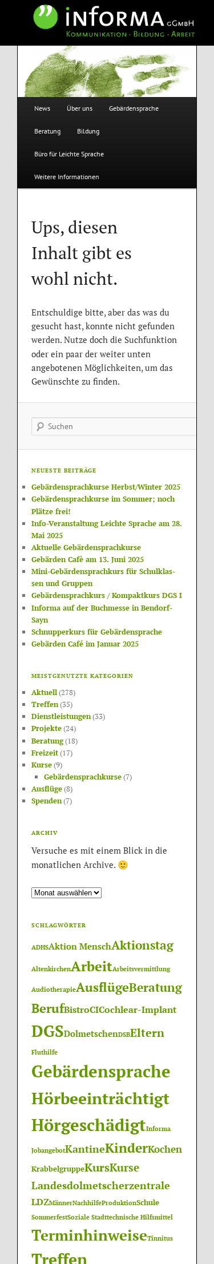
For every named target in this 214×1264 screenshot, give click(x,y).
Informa (158, 1129)
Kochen (165, 1149)
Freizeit (44, 753)
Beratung (47, 131)
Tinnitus (160, 1238)
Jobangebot (48, 1150)
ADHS (40, 947)
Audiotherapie (53, 990)
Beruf (47, 1008)
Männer (60, 1203)
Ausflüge (46, 789)
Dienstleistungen (61, 716)
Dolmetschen (91, 1033)
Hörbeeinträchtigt (100, 1098)
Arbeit (91, 966)
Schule (147, 1202)
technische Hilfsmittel (140, 1217)
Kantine (85, 1149)
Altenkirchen (51, 969)
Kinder (126, 1148)
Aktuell (44, 692)
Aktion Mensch (80, 946)
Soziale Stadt (87, 1217)
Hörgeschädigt (88, 1125)
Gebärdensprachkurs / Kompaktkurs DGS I (106, 595)
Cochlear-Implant (137, 1009)
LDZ (40, 1202)
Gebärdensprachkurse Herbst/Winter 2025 (105, 487)
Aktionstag (142, 945)
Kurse (41, 765)
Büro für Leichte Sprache (69, 154)
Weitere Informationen (66, 176)
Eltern (147, 1032)
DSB (124, 1035)
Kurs (97, 1167)
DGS (47, 1030)
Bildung (88, 131)
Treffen (44, 704)
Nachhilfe (87, 1203)
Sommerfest (49, 1217)
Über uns (79, 108)
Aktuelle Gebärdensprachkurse (86, 547)
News (42, 108)
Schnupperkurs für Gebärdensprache (96, 632)
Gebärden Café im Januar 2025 (85, 644)
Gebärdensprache (134, 108)
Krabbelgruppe (57, 1169)
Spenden (46, 800)
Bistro (77, 1009)
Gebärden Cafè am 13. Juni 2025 (87, 559)
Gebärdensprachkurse (83, 777)
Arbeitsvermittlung (141, 969)
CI (94, 1009)
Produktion (119, 1203)
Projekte (46, 728)
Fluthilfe (44, 1052)
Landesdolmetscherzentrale (100, 1185)
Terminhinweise (89, 1235)
